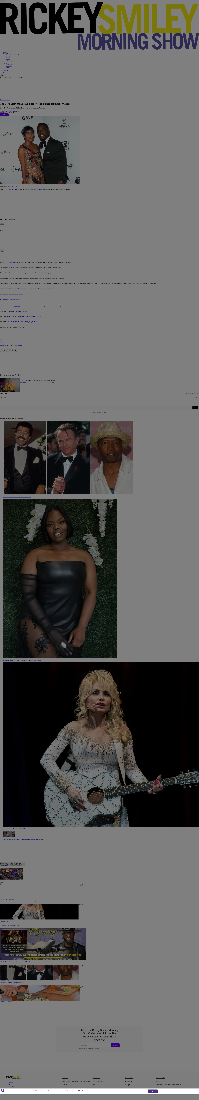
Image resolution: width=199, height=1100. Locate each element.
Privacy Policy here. (82, 1090)
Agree (152, 1091)
